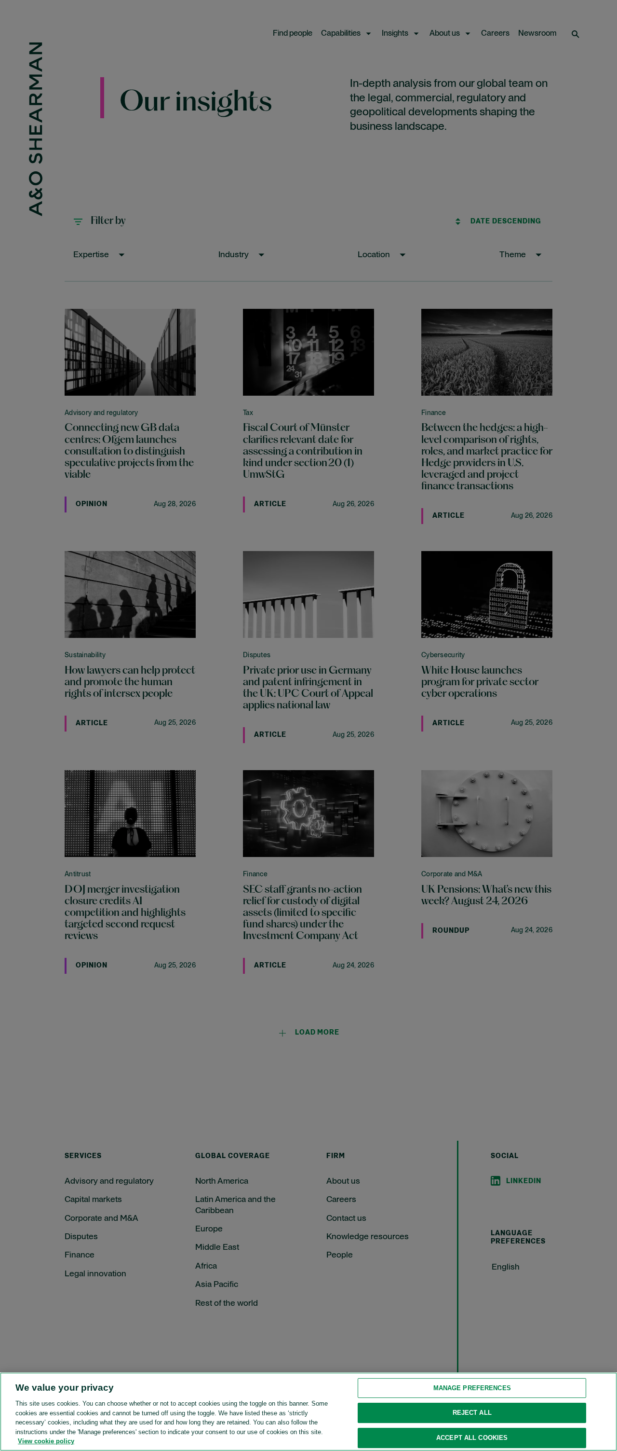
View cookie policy (46, 1441)
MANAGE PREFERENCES (472, 1388)
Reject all (472, 1412)
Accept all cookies (472, 1437)
